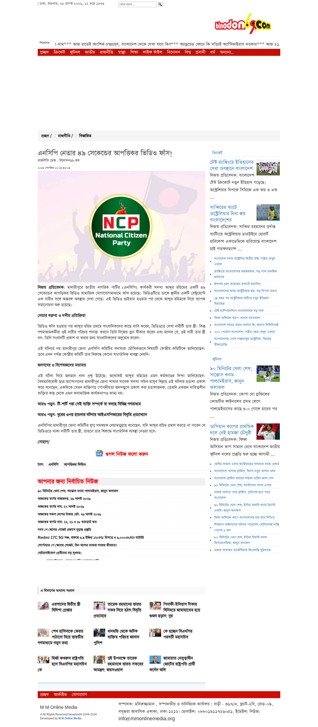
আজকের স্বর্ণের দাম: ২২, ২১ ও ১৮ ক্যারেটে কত (67, 522)
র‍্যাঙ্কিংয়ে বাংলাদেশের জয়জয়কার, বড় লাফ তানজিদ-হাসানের (246, 274)
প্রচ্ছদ (44, 52)
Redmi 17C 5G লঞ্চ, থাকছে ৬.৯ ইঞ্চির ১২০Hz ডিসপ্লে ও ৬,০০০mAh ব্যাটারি (91, 537)
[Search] (160, 4)
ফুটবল (75, 52)
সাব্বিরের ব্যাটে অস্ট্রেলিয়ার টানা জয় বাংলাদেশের (228, 213)
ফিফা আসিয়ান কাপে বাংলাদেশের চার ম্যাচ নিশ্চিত (244, 517)
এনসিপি (53, 464)
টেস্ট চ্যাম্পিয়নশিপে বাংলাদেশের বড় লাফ (239, 310)
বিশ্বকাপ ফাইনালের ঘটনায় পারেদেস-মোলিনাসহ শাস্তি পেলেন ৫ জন (246, 527)
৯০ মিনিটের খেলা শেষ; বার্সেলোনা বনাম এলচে (242, 485)
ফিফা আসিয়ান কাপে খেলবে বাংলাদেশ (237, 318)
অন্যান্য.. (227, 52)
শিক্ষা (134, 52)
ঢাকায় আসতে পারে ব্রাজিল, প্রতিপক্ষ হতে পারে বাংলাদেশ (242, 495)
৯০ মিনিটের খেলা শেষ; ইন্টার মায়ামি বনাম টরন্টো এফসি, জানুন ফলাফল (244, 508)
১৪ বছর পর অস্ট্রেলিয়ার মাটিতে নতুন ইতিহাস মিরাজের (241, 301)
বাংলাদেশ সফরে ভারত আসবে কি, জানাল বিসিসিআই (246, 325)
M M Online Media (69, 718)
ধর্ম (212, 52)
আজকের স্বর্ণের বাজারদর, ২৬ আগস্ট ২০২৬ (64, 498)
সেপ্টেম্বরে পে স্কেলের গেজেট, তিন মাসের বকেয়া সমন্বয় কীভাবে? (77, 545)
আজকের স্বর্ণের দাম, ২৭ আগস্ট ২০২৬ (61, 506)
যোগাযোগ (79, 694)
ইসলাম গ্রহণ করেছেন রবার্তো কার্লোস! (237, 284)
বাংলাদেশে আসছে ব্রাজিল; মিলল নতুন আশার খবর (244, 471)
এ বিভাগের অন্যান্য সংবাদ (57, 590)
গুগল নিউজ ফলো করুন (127, 454)
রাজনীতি (106, 52)
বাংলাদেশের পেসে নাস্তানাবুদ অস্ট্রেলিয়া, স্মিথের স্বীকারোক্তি (242, 342)
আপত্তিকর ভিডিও (75, 464)
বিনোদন (173, 52)
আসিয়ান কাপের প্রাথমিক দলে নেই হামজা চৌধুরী (232, 429)
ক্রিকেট (59, 52)
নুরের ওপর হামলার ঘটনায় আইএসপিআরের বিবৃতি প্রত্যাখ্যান (102, 415)
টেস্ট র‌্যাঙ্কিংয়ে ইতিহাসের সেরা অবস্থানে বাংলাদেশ (232, 165)
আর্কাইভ (60, 694)
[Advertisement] (159, 93)
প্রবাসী (200, 52)
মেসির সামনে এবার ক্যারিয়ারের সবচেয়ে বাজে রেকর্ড (246, 464)
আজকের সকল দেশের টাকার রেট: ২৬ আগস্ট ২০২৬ (69, 514)
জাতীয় (90, 52)
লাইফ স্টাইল (152, 52)
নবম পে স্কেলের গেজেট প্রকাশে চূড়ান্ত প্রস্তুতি (64, 529)
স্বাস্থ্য (121, 52)
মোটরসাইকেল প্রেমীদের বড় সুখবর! (60, 553)
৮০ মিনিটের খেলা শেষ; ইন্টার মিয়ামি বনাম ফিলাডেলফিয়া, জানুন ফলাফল (240, 540)
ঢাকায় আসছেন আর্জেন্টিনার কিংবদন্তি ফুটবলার (242, 550)
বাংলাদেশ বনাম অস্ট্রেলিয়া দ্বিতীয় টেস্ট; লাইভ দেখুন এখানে (244, 261)
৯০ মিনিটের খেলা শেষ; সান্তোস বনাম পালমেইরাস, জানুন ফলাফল (78, 491)
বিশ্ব (188, 52)
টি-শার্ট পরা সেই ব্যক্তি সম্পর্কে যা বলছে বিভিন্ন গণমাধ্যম (99, 404)
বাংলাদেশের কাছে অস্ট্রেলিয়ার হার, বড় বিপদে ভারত (245, 291)
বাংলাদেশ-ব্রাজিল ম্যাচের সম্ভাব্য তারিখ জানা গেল (244, 478)
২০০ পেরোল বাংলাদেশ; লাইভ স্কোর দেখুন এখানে (244, 332)
